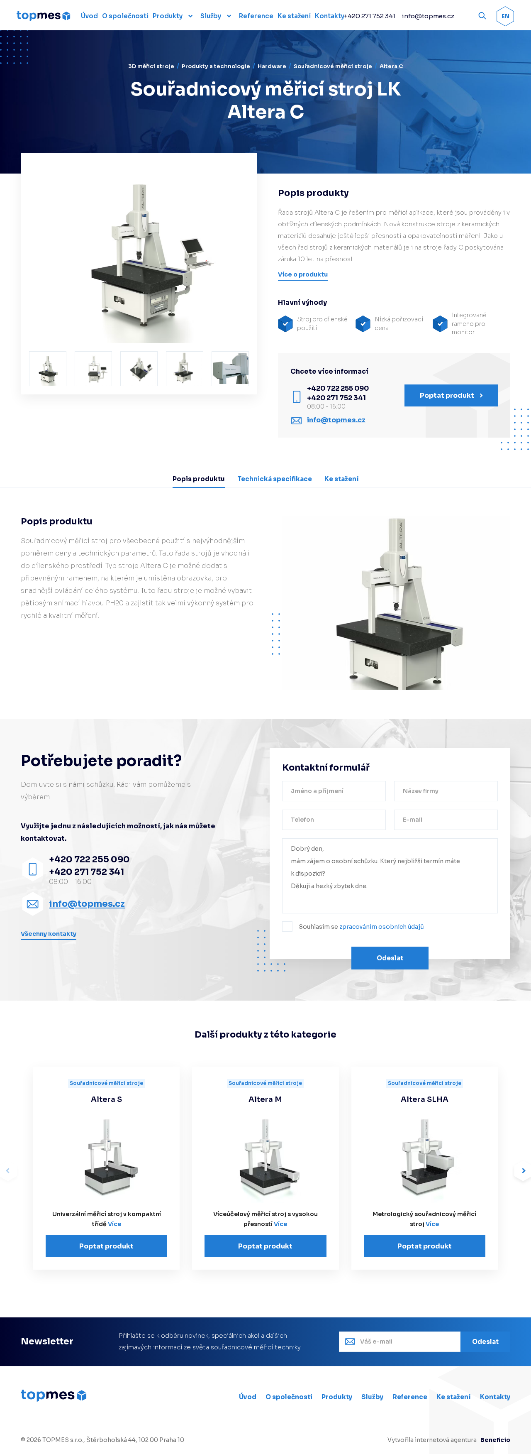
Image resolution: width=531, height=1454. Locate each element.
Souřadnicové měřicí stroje (333, 66)
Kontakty (495, 1397)
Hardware (272, 66)
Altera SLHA (424, 1099)
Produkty (168, 16)
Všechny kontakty (48, 934)
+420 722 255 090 (338, 388)
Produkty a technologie (216, 66)
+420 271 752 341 (369, 16)
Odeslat (390, 958)
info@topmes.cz (428, 16)
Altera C (391, 66)
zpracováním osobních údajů (381, 926)
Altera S (106, 1099)
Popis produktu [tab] (199, 478)
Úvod (247, 1397)
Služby (210, 16)
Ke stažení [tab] (341, 478)
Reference (409, 1397)
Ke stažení (453, 1397)
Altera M (265, 1099)
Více (114, 1224)
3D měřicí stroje (151, 66)
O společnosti (289, 1397)
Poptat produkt (106, 1246)
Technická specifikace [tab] (274, 478)
